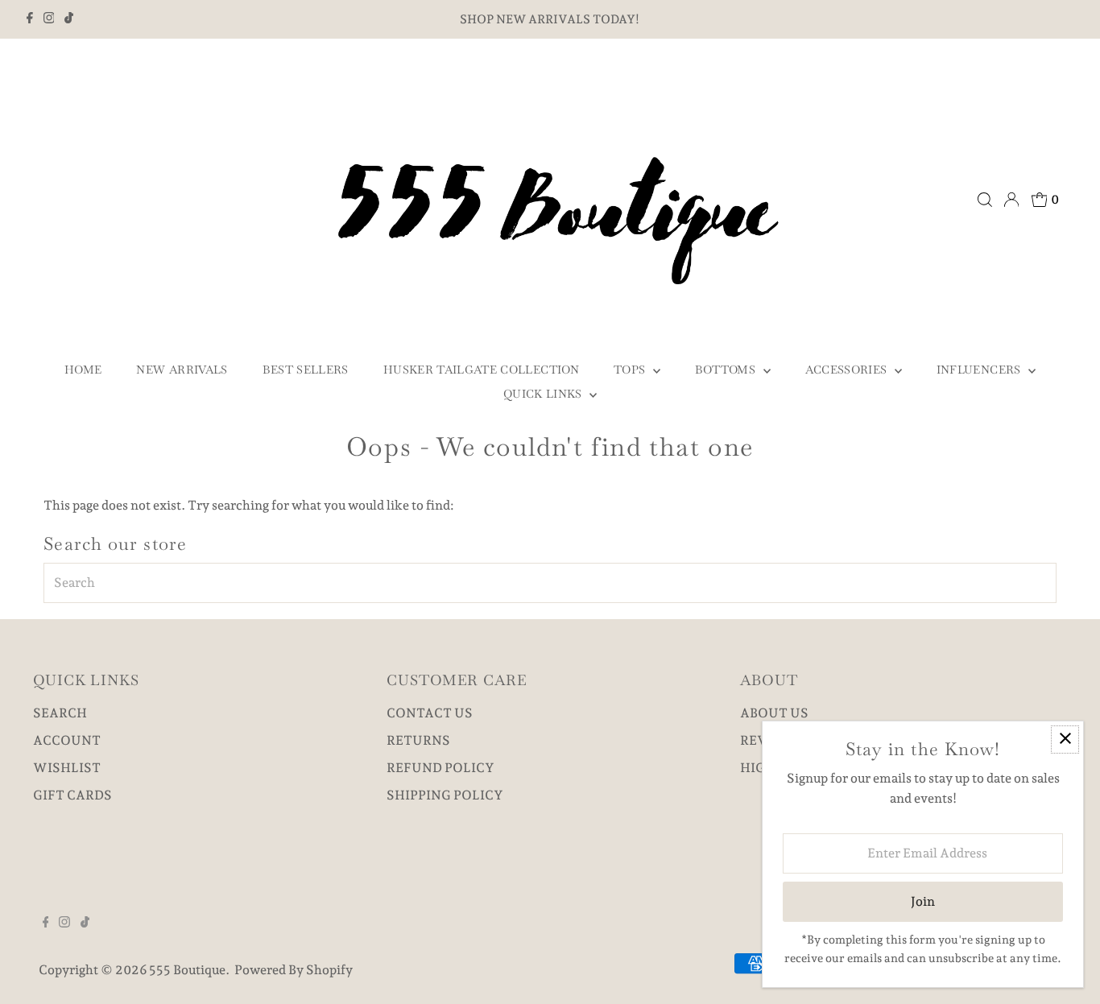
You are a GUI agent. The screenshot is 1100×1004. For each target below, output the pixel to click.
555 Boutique (187, 969)
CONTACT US (430, 713)
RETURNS (418, 740)
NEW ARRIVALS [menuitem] (181, 369)
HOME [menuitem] (82, 369)
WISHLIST (67, 767)
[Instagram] (49, 19)
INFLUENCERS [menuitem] (980, 369)
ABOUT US (774, 713)
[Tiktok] (68, 19)
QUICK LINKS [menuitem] (544, 393)
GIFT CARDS (72, 795)
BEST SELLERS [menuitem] (306, 369)
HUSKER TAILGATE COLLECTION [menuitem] (481, 369)
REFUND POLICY (440, 767)
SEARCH (60, 713)
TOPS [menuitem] (631, 369)
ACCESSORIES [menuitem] (848, 369)
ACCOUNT (67, 740)
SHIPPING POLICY (445, 795)
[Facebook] (30, 19)
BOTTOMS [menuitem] (727, 369)
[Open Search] (985, 199)
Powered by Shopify (293, 969)
